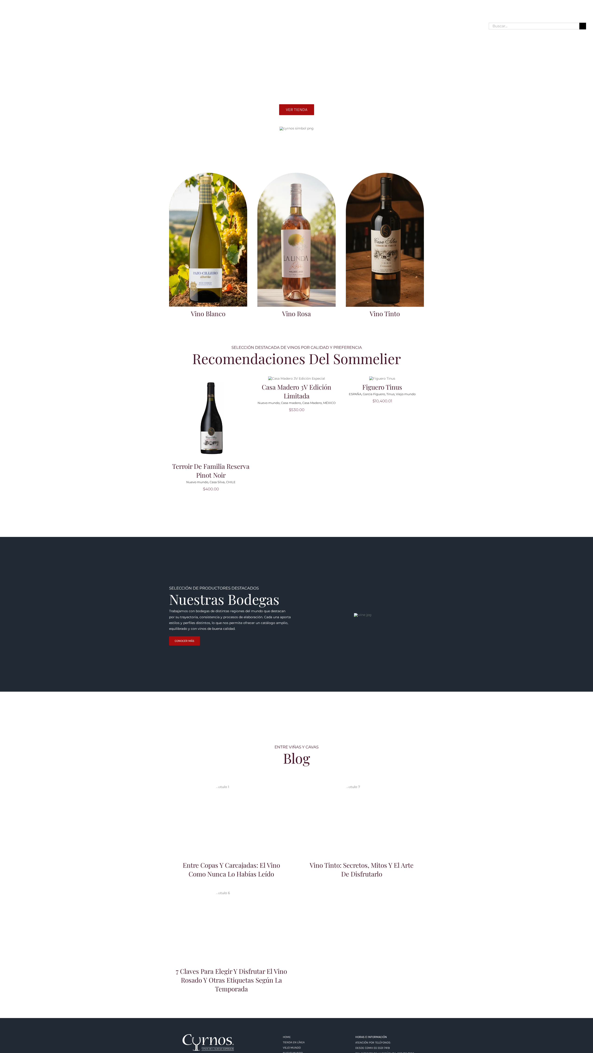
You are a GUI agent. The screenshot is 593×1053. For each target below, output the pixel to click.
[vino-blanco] (208, 174)
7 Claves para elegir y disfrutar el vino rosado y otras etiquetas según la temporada (231, 916)
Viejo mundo (406, 394)
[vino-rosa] (296, 174)
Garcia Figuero (374, 394)
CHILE (231, 482)
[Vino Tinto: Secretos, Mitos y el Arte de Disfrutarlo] (361, 819)
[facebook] (9, 26)
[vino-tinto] (385, 174)
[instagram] (17, 26)
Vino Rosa (296, 313)
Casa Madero (312, 403)
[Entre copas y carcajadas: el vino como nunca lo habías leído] (231, 819)
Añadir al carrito (212, 415)
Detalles (212, 421)
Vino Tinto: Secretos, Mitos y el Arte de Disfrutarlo (361, 813)
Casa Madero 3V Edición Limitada (296, 391)
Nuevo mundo (197, 482)
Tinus (390, 394)
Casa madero (291, 403)
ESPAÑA (355, 394)
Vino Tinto (385, 313)
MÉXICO (329, 403)
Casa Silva (217, 482)
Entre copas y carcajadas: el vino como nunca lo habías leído (231, 813)
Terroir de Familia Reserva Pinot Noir (210, 470)
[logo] (208, 1036)
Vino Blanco (208, 313)
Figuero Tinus (382, 387)
